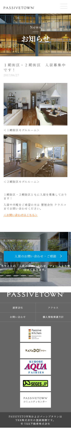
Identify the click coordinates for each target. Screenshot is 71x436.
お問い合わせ (18, 317)
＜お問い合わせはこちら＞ (21, 215)
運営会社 (17, 307)
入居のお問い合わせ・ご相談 (35, 256)
